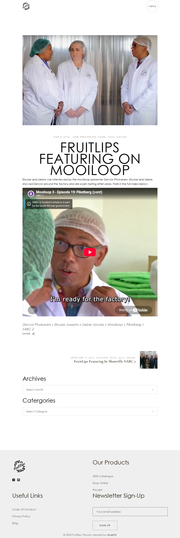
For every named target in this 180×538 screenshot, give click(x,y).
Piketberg (133, 324)
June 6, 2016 (61, 137)
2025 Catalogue (103, 476)
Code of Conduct (24, 509)
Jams (111, 137)
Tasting (122, 137)
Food (102, 137)
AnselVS (112, 534)
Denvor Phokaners (36, 324)
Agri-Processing (84, 137)
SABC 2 (28, 329)
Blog (15, 523)
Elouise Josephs (66, 324)
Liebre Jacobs (93, 324)
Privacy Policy (21, 516)
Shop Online (100, 483)
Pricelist (97, 489)
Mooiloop (115, 324)
